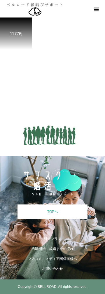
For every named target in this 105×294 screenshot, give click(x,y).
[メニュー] (96, 9)
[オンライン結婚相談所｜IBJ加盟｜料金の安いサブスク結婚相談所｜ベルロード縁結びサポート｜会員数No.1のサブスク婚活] (52, 182)
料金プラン (52, 239)
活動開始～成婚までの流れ (53, 249)
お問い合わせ (52, 269)
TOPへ (52, 212)
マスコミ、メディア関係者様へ (52, 259)
